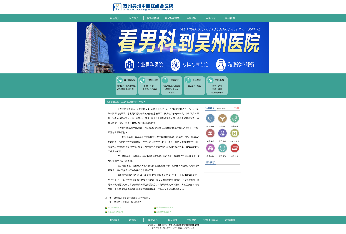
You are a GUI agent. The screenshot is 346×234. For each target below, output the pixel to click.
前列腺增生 (131, 86)
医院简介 (134, 18)
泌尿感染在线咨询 (115, 212)
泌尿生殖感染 (172, 18)
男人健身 (172, 220)
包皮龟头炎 (168, 86)
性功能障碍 (153, 18)
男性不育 (211, 18)
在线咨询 (230, 18)
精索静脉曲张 (217, 93)
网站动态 (153, 220)
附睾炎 (171, 93)
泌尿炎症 (174, 80)
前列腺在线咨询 (114, 207)
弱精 (220, 89)
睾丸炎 (175, 89)
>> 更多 (237, 108)
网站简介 (134, 220)
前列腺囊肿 (130, 89)
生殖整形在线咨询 (164, 212)
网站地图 (230, 220)
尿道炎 (177, 86)
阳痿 (146, 86)
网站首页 (115, 18)
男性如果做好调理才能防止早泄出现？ (132, 198)
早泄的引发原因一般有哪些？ (128, 202)
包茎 (199, 86)
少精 (220, 86)
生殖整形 (191, 18)
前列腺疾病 (130, 80)
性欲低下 (144, 89)
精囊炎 (168, 89)
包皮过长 (191, 86)
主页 (123, 101)
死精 (214, 89)
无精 (214, 86)
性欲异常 (153, 89)
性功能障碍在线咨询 (164, 207)
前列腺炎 (120, 86)
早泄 (152, 86)
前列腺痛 (121, 89)
